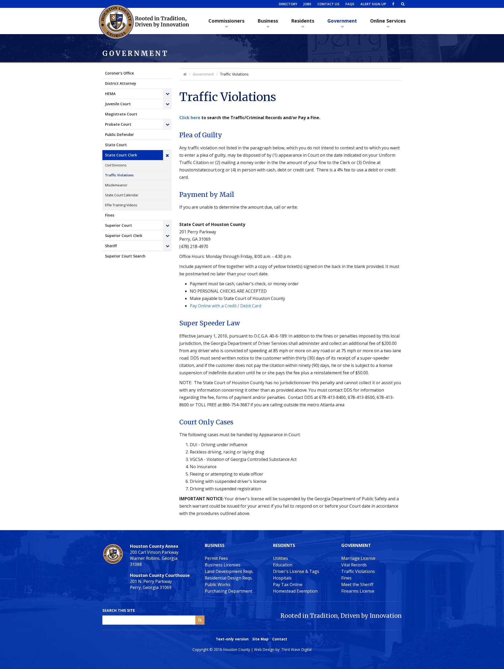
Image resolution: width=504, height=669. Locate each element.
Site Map (260, 638)
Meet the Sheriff (357, 584)
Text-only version (232, 638)
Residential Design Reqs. (229, 578)
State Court (116, 144)
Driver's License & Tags (296, 571)
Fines (109, 215)
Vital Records (354, 565)
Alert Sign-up (373, 4)
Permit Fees (216, 558)
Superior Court (118, 225)
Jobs (307, 4)
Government (342, 21)
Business (268, 21)
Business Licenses (222, 565)
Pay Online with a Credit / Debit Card (225, 306)
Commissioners (226, 21)
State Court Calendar (121, 195)
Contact (279, 638)
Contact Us (328, 4)
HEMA (110, 93)
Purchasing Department (228, 591)
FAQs (349, 4)
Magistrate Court (121, 114)
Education (282, 565)
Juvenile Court (118, 103)
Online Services (388, 21)
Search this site (118, 610)
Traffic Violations (119, 175)
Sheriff (111, 245)
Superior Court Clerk (123, 235)
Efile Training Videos (121, 205)
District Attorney (120, 83)
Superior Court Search (125, 256)
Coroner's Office (119, 73)
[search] (403, 4)
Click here (189, 117)
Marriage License (358, 558)
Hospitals (282, 578)
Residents (302, 21)
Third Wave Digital (296, 649)
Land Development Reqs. (229, 571)
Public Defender (119, 134)
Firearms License (357, 591)
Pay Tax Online (287, 584)
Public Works (217, 584)
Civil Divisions (116, 165)
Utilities (280, 558)
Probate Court (118, 124)
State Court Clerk (121, 154)
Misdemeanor (116, 185)
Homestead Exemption (295, 591)
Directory (288, 4)
